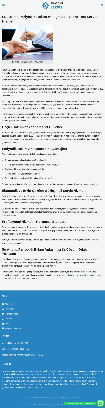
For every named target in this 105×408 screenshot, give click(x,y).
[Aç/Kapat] (102, 313)
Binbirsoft (27, 404)
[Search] (102, 5)
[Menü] (3, 5)
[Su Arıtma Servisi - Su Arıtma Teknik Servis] (52, 5)
